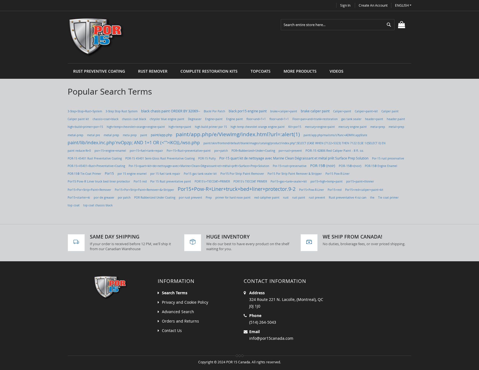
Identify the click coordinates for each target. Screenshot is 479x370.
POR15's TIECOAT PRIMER (250, 181)
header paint (396, 119)
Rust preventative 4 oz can (347, 197)
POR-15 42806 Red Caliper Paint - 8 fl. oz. (334, 150)
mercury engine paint (352, 127)
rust (286, 197)
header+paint (374, 119)
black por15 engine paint (248, 111)
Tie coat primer (388, 197)
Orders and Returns (180, 321)
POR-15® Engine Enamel (381, 166)
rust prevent (317, 197)
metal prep (111, 135)
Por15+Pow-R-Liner (311, 190)
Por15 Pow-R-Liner (337, 174)
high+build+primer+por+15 (85, 127)
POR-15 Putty (207, 158)
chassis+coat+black (105, 119)
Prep (209, 197)
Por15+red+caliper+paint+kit (364, 190)
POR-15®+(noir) (350, 166)
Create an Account (373, 5)
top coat (74, 205)
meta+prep (377, 127)
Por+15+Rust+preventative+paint (189, 151)
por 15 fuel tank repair (165, 174)
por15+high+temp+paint (326, 181)
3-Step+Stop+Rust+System (85, 111)
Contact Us (172, 330)
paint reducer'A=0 (79, 151)
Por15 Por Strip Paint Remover (242, 173)
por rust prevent (190, 197)
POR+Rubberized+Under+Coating (253, 151)
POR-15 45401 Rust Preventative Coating (95, 158)
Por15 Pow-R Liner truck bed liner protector (99, 181)
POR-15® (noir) (322, 165)
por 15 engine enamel (132, 174)
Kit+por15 (294, 127)
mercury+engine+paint (320, 127)
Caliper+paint (342, 111)
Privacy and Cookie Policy (185, 302)
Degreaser (195, 119)
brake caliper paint (315, 111)
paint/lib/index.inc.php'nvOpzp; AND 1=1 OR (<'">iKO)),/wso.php (134, 143)
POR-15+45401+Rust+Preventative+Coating (96, 166)
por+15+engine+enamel (110, 151)
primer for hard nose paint (233, 197)
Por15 (109, 173)
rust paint (298, 197)
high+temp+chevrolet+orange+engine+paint (136, 127)
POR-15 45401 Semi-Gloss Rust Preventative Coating (160, 158)
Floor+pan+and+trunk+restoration (315, 119)
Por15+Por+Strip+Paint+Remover (89, 190)
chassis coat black (134, 119)
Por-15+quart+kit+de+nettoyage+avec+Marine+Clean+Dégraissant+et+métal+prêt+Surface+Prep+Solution (199, 166)
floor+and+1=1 (256, 119)
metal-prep (75, 135)
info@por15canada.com (271, 338)
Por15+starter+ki (79, 197)
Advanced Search (178, 311)
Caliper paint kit (78, 119)
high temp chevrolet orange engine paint (258, 127)
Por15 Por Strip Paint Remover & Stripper (294, 174)
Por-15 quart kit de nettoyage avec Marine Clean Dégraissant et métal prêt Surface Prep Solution (293, 158)
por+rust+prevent (290, 151)
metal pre (93, 135)
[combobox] (337, 24)
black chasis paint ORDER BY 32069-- (170, 111)
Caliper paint (390, 111)
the (372, 197)
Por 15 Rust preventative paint (170, 181)
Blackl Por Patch (214, 111)
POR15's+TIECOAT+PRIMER (212, 181)
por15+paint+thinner (360, 181)
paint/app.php (161, 135)
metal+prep (396, 127)
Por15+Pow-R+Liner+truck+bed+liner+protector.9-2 (236, 189)
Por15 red (140, 181)
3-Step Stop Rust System (121, 111)
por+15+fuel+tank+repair (146, 151)
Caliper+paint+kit (366, 111)
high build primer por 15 (211, 127)
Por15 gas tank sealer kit (200, 174)
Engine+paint (214, 119)
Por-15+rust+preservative (290, 166)
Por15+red (335, 190)
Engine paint (234, 119)
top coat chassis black (98, 205)
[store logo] (96, 37)
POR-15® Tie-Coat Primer (84, 174)
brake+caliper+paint (283, 111)
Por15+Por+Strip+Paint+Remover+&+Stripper (144, 190)
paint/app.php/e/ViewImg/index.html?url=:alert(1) (238, 134)
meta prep (130, 135)
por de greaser (104, 197)
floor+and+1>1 (279, 119)
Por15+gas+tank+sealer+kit (289, 181)
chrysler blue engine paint (167, 119)
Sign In (345, 5)
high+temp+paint (180, 127)
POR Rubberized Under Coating (154, 197)
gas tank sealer (351, 119)
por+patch (221, 151)
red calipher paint (266, 197)
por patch (124, 197)
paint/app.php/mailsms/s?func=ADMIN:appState (335, 135)
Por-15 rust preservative (388, 158)
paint (143, 135)
